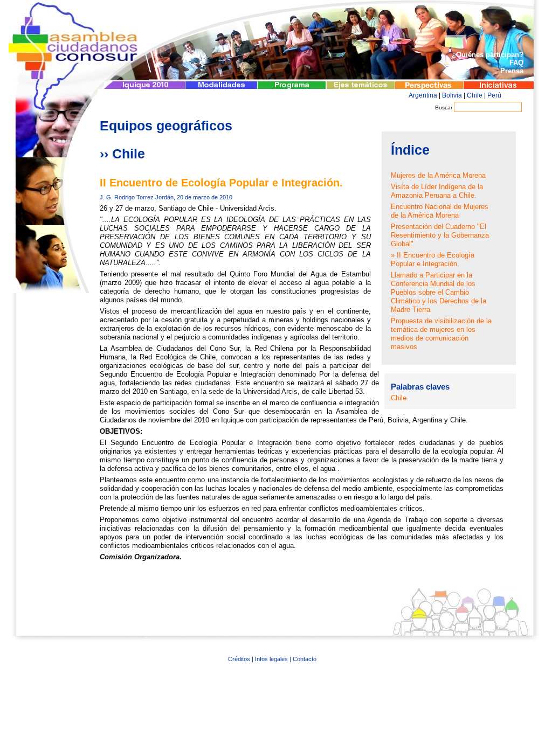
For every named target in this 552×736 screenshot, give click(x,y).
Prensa (511, 71)
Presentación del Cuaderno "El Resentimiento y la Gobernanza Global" (440, 235)
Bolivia (452, 95)
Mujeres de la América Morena (438, 175)
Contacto (304, 659)
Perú (494, 95)
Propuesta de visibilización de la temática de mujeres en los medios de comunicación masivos (441, 334)
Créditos (239, 659)
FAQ (516, 63)
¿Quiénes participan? (487, 55)
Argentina (423, 95)
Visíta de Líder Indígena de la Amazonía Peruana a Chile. (437, 191)
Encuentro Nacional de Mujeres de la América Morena (439, 211)
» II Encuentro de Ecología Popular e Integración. (432, 259)
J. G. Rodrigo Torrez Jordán (137, 197)
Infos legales (271, 659)
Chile (474, 95)
